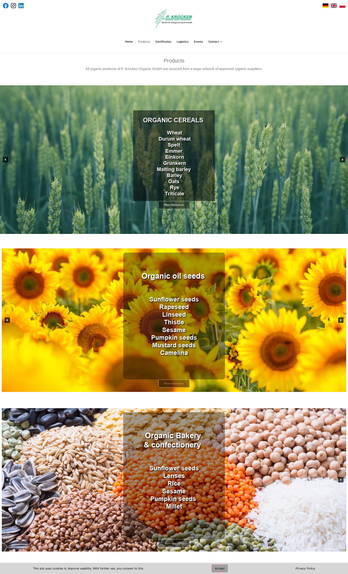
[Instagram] (13, 5)
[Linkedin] (21, 5)
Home (129, 41)
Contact (213, 41)
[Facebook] (5, 5)
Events (198, 41)
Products (144, 41)
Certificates (163, 41)
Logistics (182, 41)
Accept (220, 568)
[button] (5, 159)
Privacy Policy (305, 568)
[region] (174, 159)
